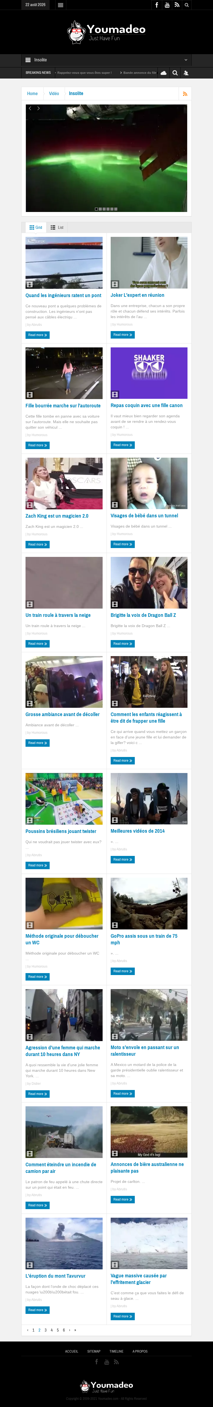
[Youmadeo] (106, 32)
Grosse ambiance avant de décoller (63, 714)
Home (32, 93)
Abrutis (36, 325)
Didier (36, 1084)
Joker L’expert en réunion (137, 295)
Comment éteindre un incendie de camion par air (61, 1167)
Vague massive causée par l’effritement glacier (139, 1278)
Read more (36, 335)
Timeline (116, 1351)
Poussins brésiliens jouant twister (61, 831)
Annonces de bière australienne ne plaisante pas (147, 1167)
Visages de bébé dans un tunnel (144, 515)
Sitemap (93, 1351)
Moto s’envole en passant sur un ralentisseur (145, 1050)
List (60, 227)
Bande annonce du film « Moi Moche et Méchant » (121, 72)
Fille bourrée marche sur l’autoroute (63, 405)
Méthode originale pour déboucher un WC (62, 939)
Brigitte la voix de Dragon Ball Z (143, 615)
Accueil (71, 1351)
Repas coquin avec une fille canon (147, 405)
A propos (140, 1351)
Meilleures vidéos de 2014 (138, 831)
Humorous (125, 324)
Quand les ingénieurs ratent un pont (63, 295)
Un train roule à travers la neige (58, 615)
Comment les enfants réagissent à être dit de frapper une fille (146, 717)
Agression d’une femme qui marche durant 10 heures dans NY (63, 1050)
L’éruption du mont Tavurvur (55, 1276)
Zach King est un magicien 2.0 (57, 516)
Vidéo (54, 93)
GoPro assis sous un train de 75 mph (144, 939)
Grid (38, 227)
